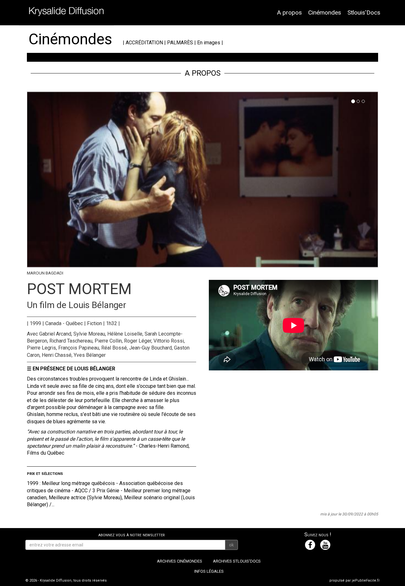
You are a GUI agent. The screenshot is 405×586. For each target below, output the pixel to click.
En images (208, 43)
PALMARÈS (180, 43)
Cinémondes (324, 12)
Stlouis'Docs (363, 12)
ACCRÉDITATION (144, 43)
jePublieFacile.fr (366, 580)
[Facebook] (310, 545)
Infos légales (209, 571)
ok (231, 544)
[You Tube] (325, 545)
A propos (289, 12)
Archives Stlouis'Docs (237, 561)
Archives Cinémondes (179, 561)
